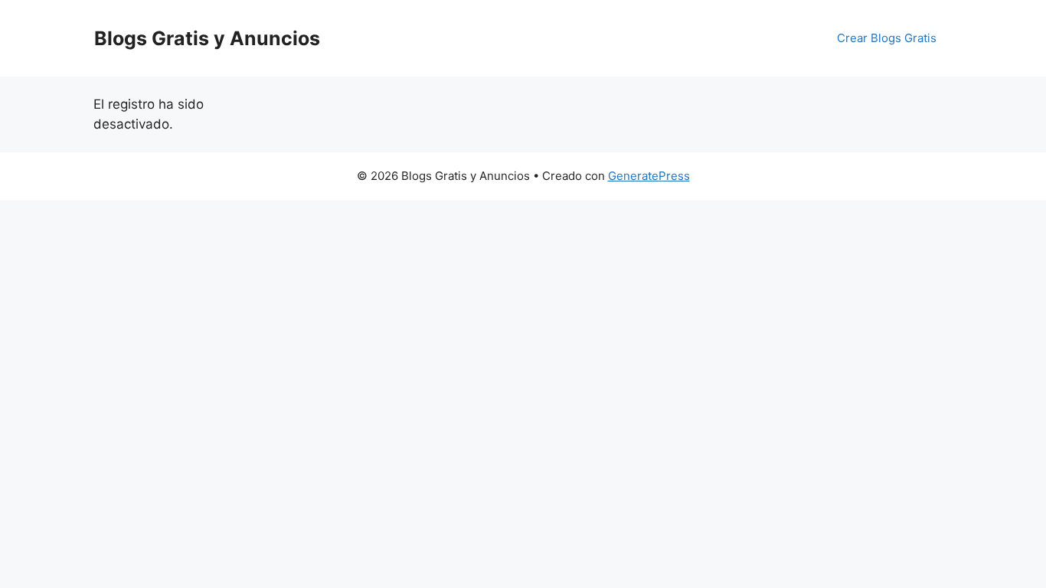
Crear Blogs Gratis (886, 38)
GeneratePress (649, 175)
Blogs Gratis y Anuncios (207, 38)
